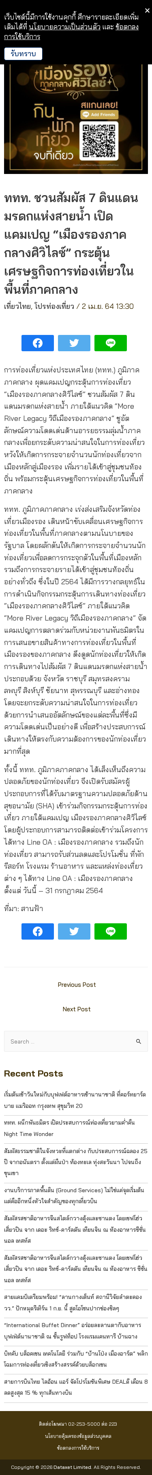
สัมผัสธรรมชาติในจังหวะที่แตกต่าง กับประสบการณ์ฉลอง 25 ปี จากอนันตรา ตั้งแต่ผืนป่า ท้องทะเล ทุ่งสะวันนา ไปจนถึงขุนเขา (76, 1162)
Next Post (77, 1009)
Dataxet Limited (72, 1467)
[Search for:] (76, 1041)
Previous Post (77, 984)
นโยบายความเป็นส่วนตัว (65, 26)
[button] (78, 1424)
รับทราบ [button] (23, 53)
